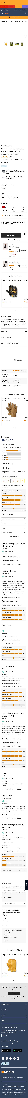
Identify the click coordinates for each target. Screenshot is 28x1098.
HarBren (4, 548)
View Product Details (7, 159)
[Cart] (26, 13)
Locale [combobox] (4, 528)
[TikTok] (18, 1058)
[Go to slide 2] (11, 44)
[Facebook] (3, 1058)
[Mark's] (18, 6)
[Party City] (25, 6)
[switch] (16, 360)
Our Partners (4, 1009)
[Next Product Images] (25, 36)
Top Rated (4, 165)
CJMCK (4, 628)
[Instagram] (10, 1058)
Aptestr (4, 668)
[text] (11, 302)
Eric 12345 (5, 829)
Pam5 (3, 775)
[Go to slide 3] (17, 44)
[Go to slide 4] (22, 44)
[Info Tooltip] (13, 223)
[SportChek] (11, 6)
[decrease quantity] (2, 230)
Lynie (4, 918)
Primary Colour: (6, 185)
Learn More (4, 1046)
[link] (8, 157)
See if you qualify (10, 178)
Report (19, 564)
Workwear (9, 21)
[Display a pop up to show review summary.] (18, 266)
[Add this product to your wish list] (24, 234)
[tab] (5, 209)
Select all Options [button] (11, 235)
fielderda (4, 718)
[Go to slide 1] (6, 44)
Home (3, 21)
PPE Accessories (18, 21)
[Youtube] (14, 1058)
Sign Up (5, 1035)
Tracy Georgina (6, 798)
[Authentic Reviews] (8, 440)
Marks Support (8, 932)
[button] (4, 481)
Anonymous (5, 573)
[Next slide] (26, 3)
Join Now (14, 998)
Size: (2, 193)
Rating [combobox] (4, 523)
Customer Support (5, 1004)
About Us (3, 1015)
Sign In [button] (14, 993)
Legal (2, 1020)
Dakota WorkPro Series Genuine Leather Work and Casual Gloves (13, 151)
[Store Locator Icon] (1, 10)
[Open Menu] (2, 14)
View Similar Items (18, 159)
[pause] (4, 3)
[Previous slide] (2, 3)
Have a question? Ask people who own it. (13, 887)
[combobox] (15, 532)
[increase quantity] (12, 230)
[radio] (3, 188)
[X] (7, 1058)
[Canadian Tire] (4, 6)
